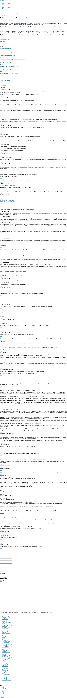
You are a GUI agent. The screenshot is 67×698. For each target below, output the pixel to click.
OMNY (3, 648)
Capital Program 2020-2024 (7, 625)
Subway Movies (5, 666)
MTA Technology (5, 646)
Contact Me (4, 2)
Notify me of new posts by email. (6, 569)
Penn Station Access (6, 652)
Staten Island (10, 15)
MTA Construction (5, 642)
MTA (3, 639)
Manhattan (4, 636)
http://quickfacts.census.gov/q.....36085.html (7, 201)
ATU (5, 671)
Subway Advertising (6, 662)
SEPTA (5, 678)
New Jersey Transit (5, 647)
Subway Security (5, 667)
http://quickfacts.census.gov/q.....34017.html (7, 200)
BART (5, 675)
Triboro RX (4, 673)
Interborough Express (6, 633)
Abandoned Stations (6, 617)
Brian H (1, 456)
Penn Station (4, 651)
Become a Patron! (3, 577)
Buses (4, 623)
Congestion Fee (5, 626)
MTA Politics (5, 645)
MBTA (5, 677)
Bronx (3, 620)
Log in (3, 687)
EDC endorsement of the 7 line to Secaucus (43, 23)
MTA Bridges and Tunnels (7, 641)
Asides (6, 15)
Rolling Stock (5, 656)
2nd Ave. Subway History (6, 3)
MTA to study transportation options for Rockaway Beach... (12, 59)
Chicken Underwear (3, 319)
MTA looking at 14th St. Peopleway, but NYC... (9, 52)
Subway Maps (5, 665)
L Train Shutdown (5, 634)
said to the (17, 26)
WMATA (6, 679)
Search (3, 4)
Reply (1, 96)
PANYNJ (4, 649)
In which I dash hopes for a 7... (6, 80)
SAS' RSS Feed (9, 583)
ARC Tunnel (4, 618)
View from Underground (6, 680)
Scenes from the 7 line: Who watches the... (9, 66)
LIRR (3, 635)
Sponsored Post (5, 660)
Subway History (5, 664)
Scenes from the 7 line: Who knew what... (8, 62)
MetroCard (4, 638)
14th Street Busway (5, 615)
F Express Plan (5, 628)
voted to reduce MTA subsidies (50, 34)
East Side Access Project (6, 627)
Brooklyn (4, 621)
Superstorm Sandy (5, 668)
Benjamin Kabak (6, 20)
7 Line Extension (2, 15)
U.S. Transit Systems (6, 674)
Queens (4, 654)
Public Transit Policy (6, 653)
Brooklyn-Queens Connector (7, 622)
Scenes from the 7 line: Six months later (8, 69)
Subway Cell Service (6, 663)
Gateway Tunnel (5, 630)
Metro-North (4, 637)
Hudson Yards (5, 632)
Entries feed (4, 688)
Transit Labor (5, 670)
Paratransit (4, 650)
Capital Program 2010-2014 (7, 624)
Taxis (3, 669)
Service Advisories (6, 658)
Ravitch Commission (8, 644)
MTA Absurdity (5, 640)
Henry (1, 262)
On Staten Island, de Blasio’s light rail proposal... (10, 73)
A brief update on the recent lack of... (7, 55)
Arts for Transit (5, 619)
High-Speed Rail (5, 631)
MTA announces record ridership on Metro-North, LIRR (11, 76)
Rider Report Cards (6, 655)
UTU (5, 672)
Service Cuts (5, 659)
